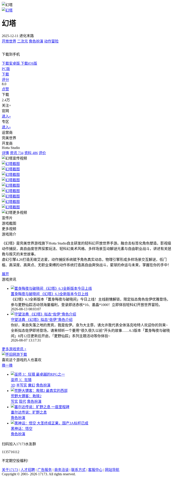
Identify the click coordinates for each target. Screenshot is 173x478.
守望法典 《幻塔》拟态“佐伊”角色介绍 (42, 320)
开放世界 (9, 41)
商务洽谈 (61, 470)
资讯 (16, 153)
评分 (5, 80)
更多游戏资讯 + (14, 349)
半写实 (21, 385)
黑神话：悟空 (21, 429)
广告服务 (44, 470)
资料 (31, 153)
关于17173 (10, 470)
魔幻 (31, 385)
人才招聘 (27, 470)
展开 (5, 274)
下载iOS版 (29, 63)
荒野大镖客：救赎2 (26, 396)
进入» (6, 116)
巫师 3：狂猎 (21, 380)
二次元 (22, 41)
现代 (22, 401)
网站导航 (112, 470)
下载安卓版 (11, 63)
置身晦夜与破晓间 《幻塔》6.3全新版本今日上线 (49, 294)
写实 (14, 401)
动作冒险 (51, 41)
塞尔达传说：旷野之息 (29, 412)
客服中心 (95, 470)
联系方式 (78, 470)
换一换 (7, 365)
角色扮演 (36, 41)
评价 (42, 153)
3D (13, 385)
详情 (5, 153)
